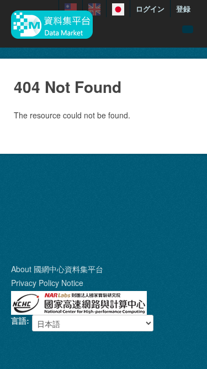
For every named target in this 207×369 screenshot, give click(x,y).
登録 (183, 8)
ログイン (150, 8)
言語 (18, 320)
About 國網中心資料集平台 (57, 268)
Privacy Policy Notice (47, 282)
